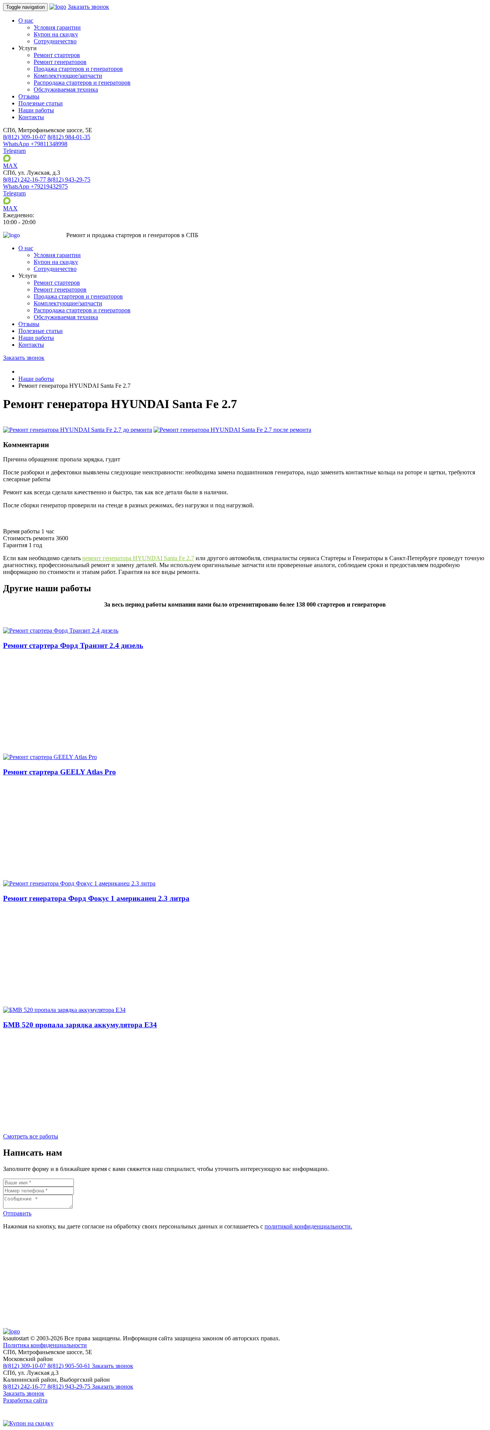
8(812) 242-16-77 (25, 1386)
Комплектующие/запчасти (68, 75)
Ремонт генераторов (60, 62)
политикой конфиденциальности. (308, 1226)
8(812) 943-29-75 (69, 1386)
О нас (25, 20)
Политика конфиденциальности (45, 1345)
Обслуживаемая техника (66, 89)
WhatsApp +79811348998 (35, 144)
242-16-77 (25, 179)
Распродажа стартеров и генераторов (82, 82)
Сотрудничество (55, 41)
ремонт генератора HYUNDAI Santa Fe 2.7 (138, 558)
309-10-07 (24, 137)
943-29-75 (68, 179)
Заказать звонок (88, 6)
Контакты (31, 117)
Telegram (14, 151)
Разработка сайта (25, 1400)
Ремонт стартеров (57, 55)
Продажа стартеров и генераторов (78, 69)
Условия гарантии (57, 27)
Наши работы (36, 110)
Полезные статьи (40, 103)
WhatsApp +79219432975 (35, 186)
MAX (10, 165)
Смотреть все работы (30, 1136)
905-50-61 (69, 1366)
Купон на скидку (56, 34)
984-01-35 (68, 137)
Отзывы (28, 96)
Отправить (17, 1213)
